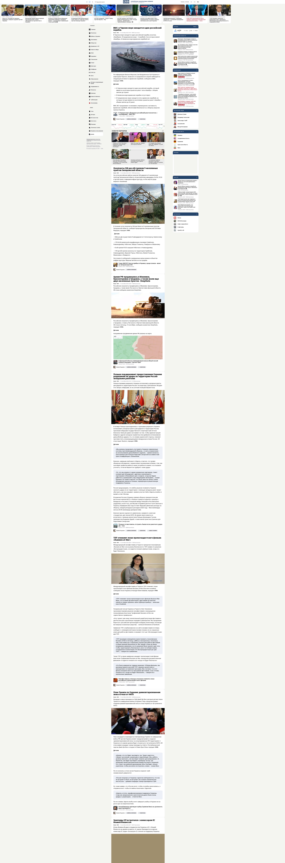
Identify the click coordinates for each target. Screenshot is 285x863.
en (194, 2)
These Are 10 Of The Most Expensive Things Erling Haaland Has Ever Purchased (119, 144)
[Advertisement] (186, 164)
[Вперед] (164, 126)
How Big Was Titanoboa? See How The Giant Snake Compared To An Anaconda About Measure (120, 161)
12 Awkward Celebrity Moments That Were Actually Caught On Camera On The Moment (156, 161)
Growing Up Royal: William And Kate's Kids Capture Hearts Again (138, 161)
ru (198, 2)
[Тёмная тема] (92, 2)
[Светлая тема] (87, 2)
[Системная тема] (89, 2)
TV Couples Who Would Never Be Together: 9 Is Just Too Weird (156, 144)
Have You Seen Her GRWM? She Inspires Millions (138, 143)
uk (191, 2)
